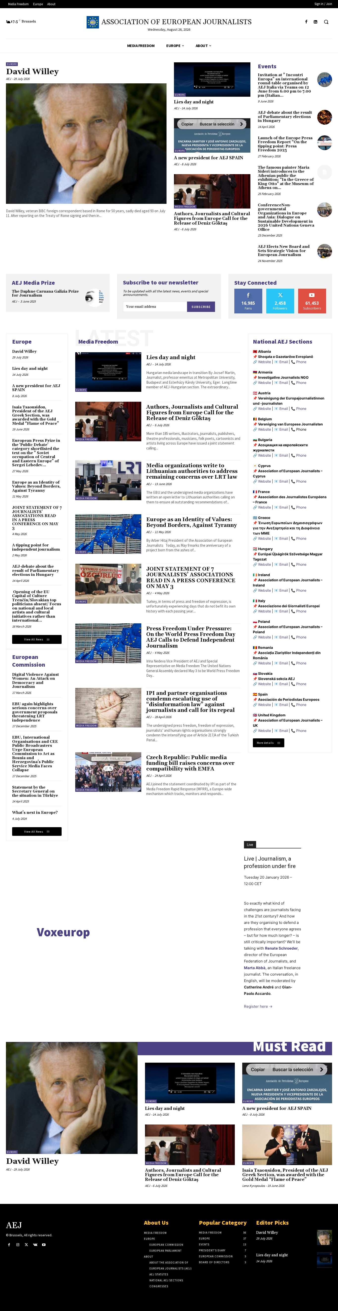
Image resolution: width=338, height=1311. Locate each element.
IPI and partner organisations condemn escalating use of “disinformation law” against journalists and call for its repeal (190, 702)
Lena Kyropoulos (253, 1186)
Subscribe (201, 306)
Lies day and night (194, 102)
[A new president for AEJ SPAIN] (212, 135)
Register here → (258, 1006)
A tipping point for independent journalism (36, 547)
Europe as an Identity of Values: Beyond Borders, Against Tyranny (36, 486)
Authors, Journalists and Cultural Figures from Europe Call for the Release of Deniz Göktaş (212, 218)
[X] (26, 1245)
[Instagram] (18, 1245)
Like (248, 290)
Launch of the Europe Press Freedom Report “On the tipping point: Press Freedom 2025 (285, 144)
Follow (280, 290)
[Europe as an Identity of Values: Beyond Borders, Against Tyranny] (108, 534)
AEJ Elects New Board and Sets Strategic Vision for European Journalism (284, 250)
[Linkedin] (315, 22)
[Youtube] (44, 1245)
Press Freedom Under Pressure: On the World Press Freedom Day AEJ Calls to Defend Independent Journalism (190, 637)
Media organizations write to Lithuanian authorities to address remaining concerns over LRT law (192, 471)
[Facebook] (306, 22)
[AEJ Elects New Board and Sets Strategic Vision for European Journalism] (324, 251)
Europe (12, 64)
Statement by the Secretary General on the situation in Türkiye (35, 791)
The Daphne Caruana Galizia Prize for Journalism (45, 293)
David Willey (32, 72)
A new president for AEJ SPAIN (208, 158)
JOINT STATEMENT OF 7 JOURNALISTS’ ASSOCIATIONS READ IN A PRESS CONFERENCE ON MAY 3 (37, 518)
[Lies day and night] (212, 79)
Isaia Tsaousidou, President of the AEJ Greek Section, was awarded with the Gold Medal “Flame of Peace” (35, 415)
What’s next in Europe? (35, 812)
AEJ (8, 79)
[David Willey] (86, 143)
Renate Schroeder (281, 948)
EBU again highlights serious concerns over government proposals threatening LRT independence (34, 712)
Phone (301, 362)
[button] (326, 22)
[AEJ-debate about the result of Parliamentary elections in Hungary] (324, 117)
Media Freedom (185, 206)
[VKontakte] (35, 1245)
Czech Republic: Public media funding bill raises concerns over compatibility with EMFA (190, 763)
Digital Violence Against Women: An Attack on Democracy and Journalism (35, 680)
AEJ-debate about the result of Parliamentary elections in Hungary (285, 116)
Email (283, 362)
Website (264, 362)
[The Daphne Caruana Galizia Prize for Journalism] (94, 298)
